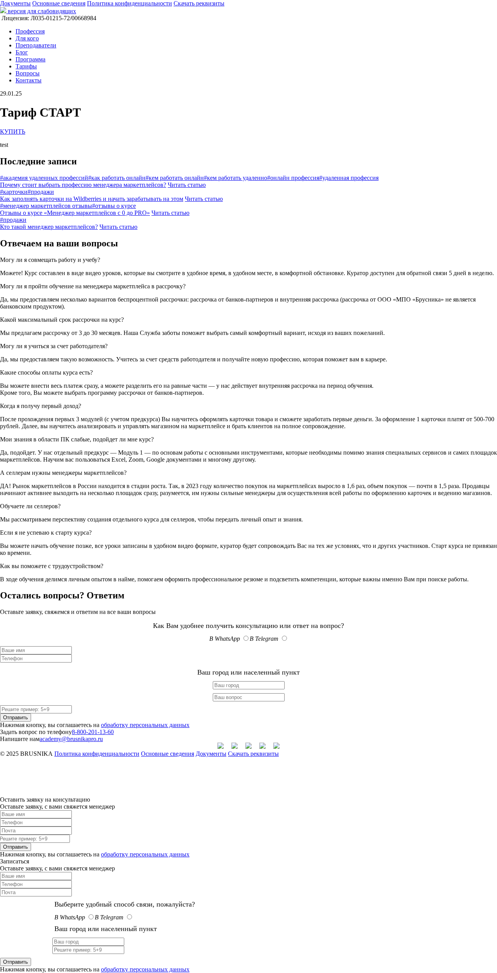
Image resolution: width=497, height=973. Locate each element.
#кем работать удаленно (235, 177)
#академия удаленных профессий (44, 177)
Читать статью (187, 184)
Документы (15, 3)
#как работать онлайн (117, 177)
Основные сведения (58, 3)
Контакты (29, 80)
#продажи (41, 191)
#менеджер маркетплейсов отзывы (46, 205)
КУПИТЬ (12, 131)
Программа (30, 59)
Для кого (27, 38)
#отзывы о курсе (114, 205)
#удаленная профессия (349, 177)
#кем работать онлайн (175, 177)
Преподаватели (36, 45)
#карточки (14, 191)
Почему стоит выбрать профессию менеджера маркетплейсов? (83, 184)
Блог (22, 52)
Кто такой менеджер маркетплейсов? (49, 226)
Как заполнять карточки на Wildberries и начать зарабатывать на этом (91, 198)
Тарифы (26, 66)
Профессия (30, 31)
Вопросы (28, 73)
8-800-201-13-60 (93, 732)
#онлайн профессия (293, 177)
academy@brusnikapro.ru (71, 739)
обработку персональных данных (145, 725)
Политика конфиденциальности (129, 3)
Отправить (15, 717)
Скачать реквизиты (199, 3)
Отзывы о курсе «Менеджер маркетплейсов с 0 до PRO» (75, 212)
